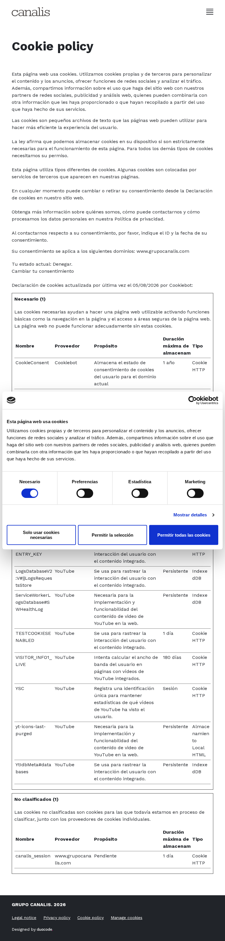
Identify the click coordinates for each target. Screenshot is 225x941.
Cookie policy (90, 917)
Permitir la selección (112, 535)
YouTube (64, 571)
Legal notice (24, 917)
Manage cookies (126, 917)
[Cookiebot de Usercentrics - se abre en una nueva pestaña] (192, 400)
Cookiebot (180, 285)
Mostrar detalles (190, 514)
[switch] (84, 493)
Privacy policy (56, 917)
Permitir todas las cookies (183, 535)
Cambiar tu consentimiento (43, 271)
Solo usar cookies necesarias (41, 535)
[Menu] (209, 11)
